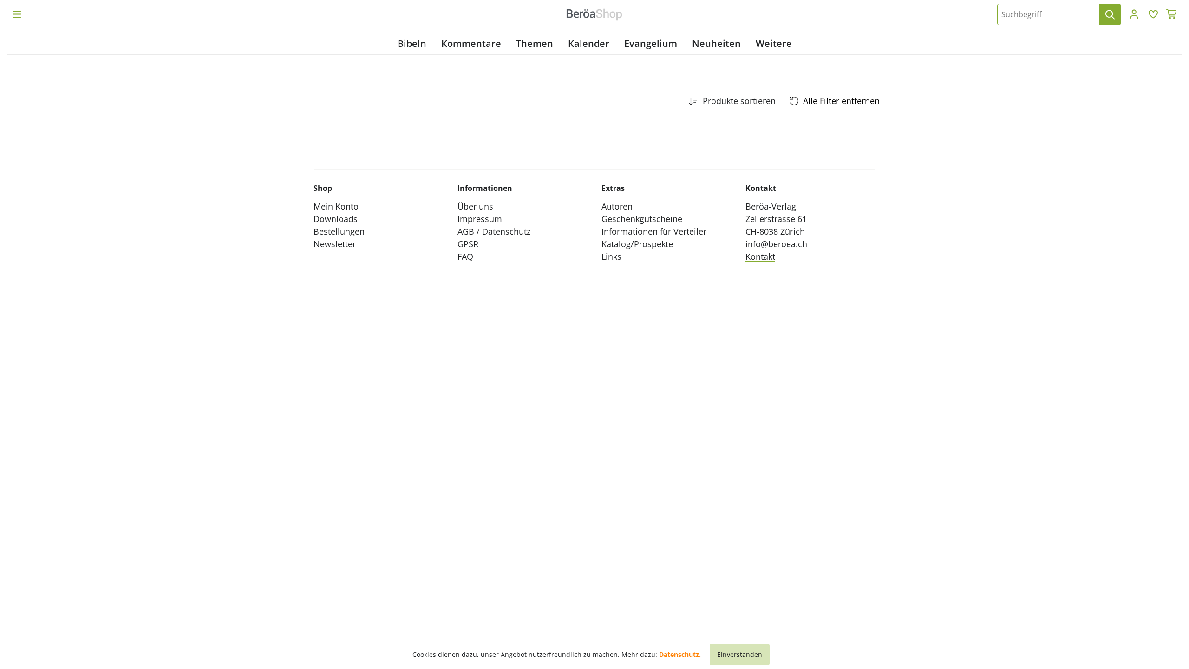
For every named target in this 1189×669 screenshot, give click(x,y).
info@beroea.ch (776, 243)
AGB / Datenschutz (493, 231)
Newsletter (335, 243)
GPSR (467, 243)
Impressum (479, 218)
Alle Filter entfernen (841, 100)
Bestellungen (339, 231)
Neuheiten (716, 43)
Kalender (588, 43)
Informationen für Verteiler (653, 231)
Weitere (774, 43)
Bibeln (412, 43)
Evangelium (650, 43)
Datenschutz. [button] (680, 654)
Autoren (617, 206)
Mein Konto (336, 206)
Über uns (475, 206)
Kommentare (471, 43)
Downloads (336, 218)
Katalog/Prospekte (637, 243)
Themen (534, 43)
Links (611, 256)
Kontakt (760, 256)
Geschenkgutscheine (641, 218)
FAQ (465, 256)
